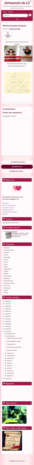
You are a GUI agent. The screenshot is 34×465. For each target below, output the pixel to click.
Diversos (6, 259)
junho (8, 363)
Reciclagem (7, 288)
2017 (6, 319)
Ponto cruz (7, 285)
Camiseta (6, 252)
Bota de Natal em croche (14, 341)
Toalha (6, 293)
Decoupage (7, 257)
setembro (10, 356)
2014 (6, 326)
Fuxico (5, 264)
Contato (10, 12)
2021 (6, 309)
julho (8, 361)
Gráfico (6, 267)
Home (4, 12)
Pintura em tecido (9, 283)
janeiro (9, 376)
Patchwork (7, 278)
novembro (10, 336)
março (9, 371)
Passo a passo (8, 276)
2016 (6, 321)
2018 (6, 316)
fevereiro (9, 373)
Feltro (5, 262)
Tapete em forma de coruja (14, 338)
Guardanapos (7, 269)
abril (8, 368)
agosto (9, 358)
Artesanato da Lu (17, 3)
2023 (6, 304)
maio (8, 366)
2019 (6, 314)
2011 (6, 378)
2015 (6, 324)
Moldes (6, 274)
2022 (6, 306)
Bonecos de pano (8, 250)
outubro (9, 353)
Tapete (6, 290)
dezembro (10, 334)
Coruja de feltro (11, 344)
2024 (6, 301)
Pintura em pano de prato (14, 347)
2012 (6, 331)
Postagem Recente (11, 232)
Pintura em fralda (12, 350)
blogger (30, 1)
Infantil (6, 271)
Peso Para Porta (8, 281)
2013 (6, 329)
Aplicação (6, 248)
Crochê (6, 255)
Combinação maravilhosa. (19, 233)
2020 (6, 311)
